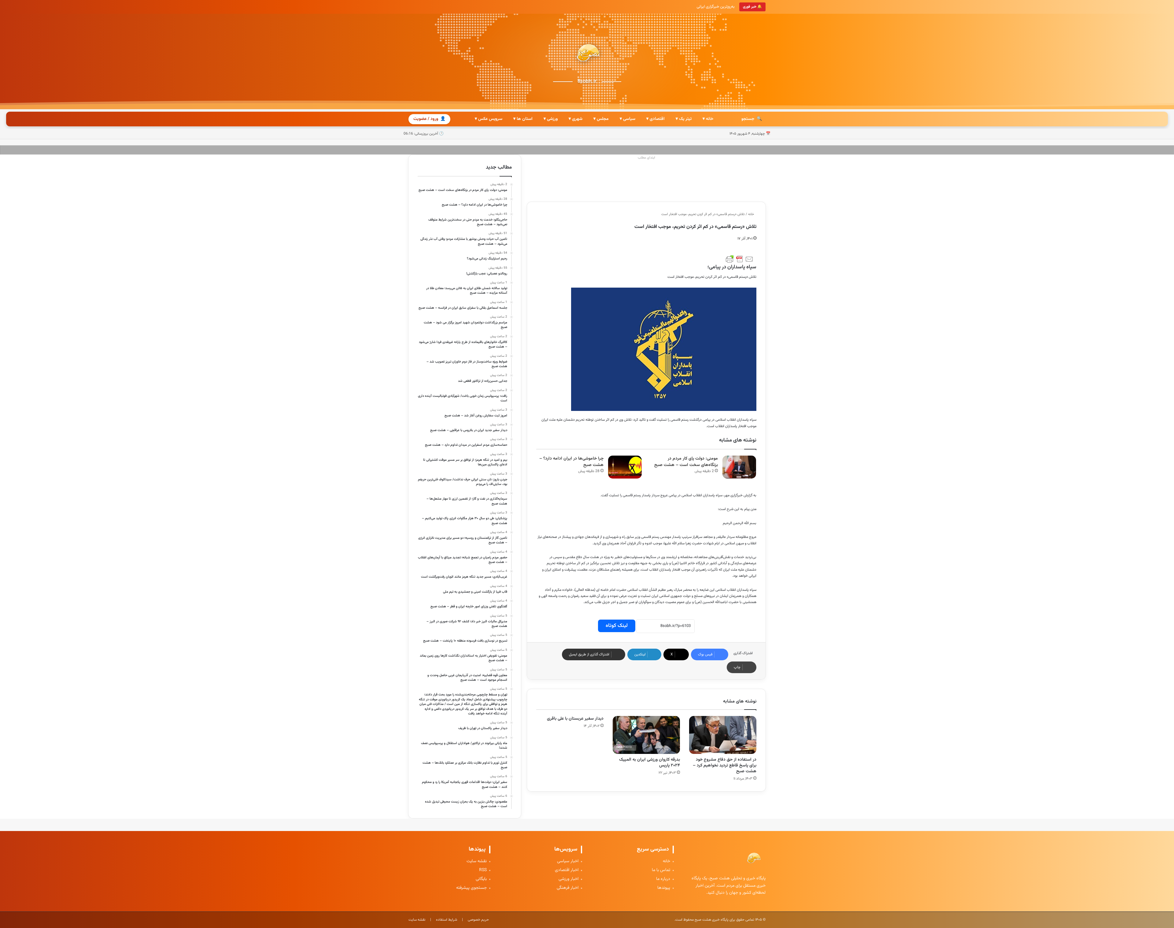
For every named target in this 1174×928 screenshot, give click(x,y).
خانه (751, 214)
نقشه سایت (477, 861)
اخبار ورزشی (568, 879)
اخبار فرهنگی (567, 888)
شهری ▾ (575, 119)
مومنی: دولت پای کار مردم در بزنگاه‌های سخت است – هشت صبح (686, 461)
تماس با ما (661, 870)
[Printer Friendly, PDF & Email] (739, 259)
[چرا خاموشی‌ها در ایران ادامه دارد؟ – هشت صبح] (625, 467)
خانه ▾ (708, 119)
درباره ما (663, 879)
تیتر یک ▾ (684, 119)
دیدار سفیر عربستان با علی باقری (575, 718)
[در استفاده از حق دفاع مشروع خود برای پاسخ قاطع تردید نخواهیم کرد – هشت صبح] (722, 735)
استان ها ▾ (523, 119)
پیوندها (663, 888)
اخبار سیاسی (567, 861)
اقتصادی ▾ (655, 119)
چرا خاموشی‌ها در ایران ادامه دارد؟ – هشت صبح (571, 461)
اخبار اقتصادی (566, 870)
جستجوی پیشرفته (471, 888)
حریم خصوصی (478, 919)
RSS (483, 870)
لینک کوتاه (617, 626)
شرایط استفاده (446, 919)
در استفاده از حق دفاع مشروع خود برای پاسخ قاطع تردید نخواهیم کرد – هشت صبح (724, 765)
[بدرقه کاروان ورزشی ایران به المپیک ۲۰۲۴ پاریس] (646, 735)
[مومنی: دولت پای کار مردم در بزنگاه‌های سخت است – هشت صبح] (739, 467)
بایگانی (481, 879)
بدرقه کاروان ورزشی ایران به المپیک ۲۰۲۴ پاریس (649, 762)
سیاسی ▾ (627, 119)
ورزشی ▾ (551, 119)
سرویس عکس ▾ (488, 119)
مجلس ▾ (601, 119)
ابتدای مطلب (646, 157)
